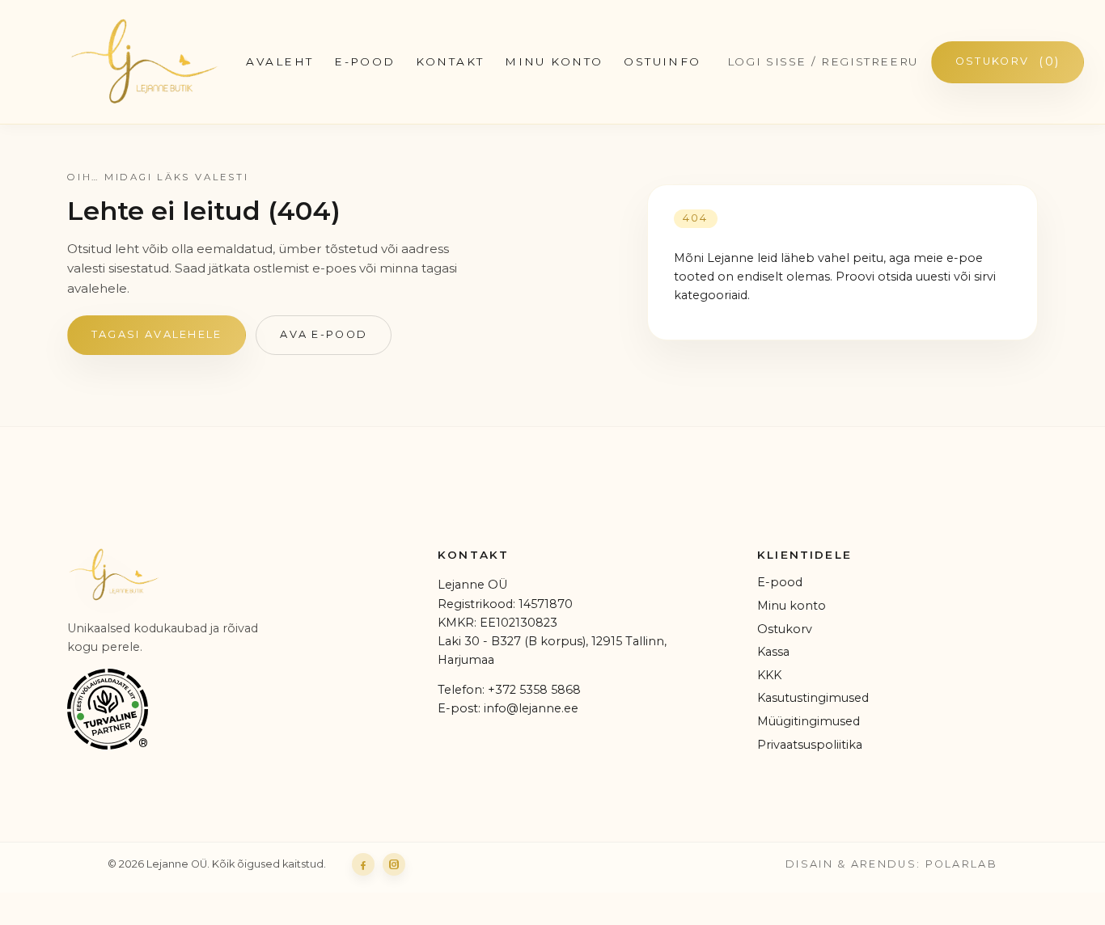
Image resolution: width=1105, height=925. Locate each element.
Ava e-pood (323, 334)
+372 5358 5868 (534, 689)
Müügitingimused (808, 721)
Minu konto (554, 61)
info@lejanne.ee (531, 708)
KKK (769, 675)
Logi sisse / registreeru (822, 61)
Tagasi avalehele (156, 334)
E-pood (779, 582)
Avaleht (279, 61)
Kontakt (450, 61)
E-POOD (365, 61)
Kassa (773, 651)
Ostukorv (1007, 61)
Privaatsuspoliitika (809, 744)
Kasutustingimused (813, 698)
